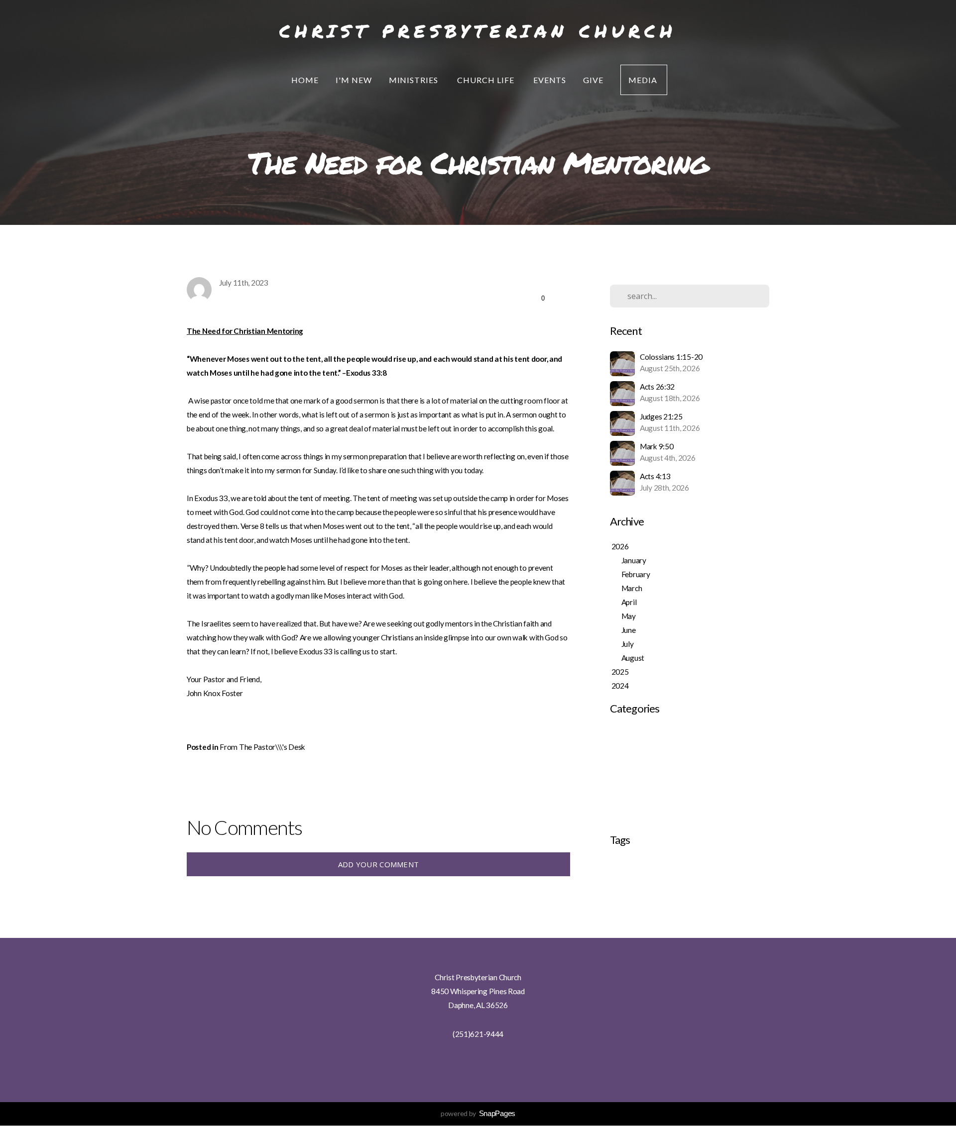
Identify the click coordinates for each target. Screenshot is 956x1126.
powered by (478, 1113)
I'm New (354, 80)
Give (593, 80)
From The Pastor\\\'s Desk (262, 746)
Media (643, 80)
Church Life (486, 80)
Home (305, 80)
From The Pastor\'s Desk (650, 747)
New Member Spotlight (647, 817)
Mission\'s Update (638, 803)
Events (550, 80)
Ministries (415, 80)
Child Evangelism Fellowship (661, 865)
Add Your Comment (378, 864)
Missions (713, 865)
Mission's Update (637, 789)
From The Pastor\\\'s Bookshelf (661, 761)
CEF (615, 865)
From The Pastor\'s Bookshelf (658, 733)
